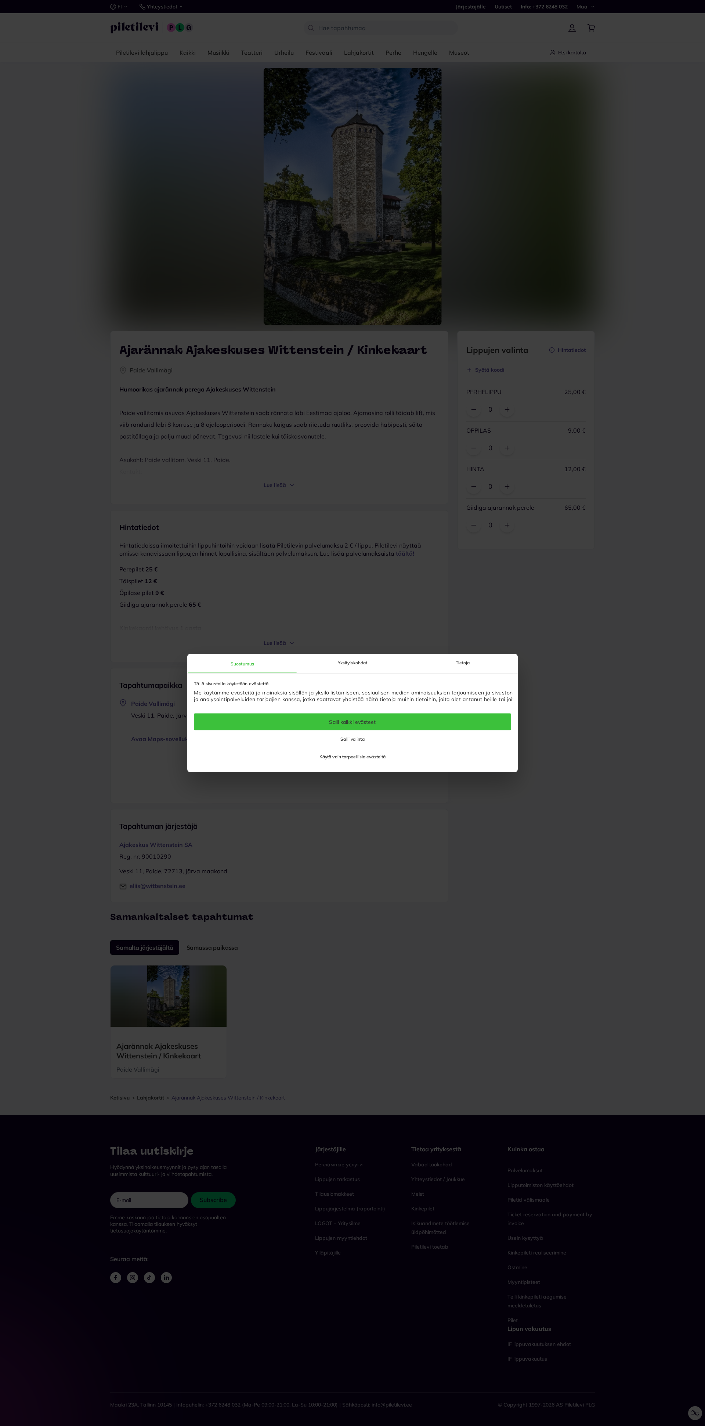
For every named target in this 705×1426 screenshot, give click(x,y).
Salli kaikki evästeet (352, 722)
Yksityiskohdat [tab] (352, 662)
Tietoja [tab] (463, 662)
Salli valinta (352, 739)
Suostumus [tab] (242, 663)
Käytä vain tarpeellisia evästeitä (352, 756)
